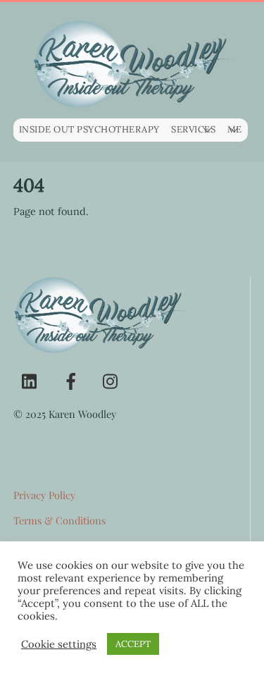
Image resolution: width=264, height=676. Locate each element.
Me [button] (234, 129)
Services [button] (193, 129)
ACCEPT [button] (133, 644)
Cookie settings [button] (58, 644)
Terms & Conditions (59, 520)
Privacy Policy (44, 495)
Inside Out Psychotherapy (89, 129)
